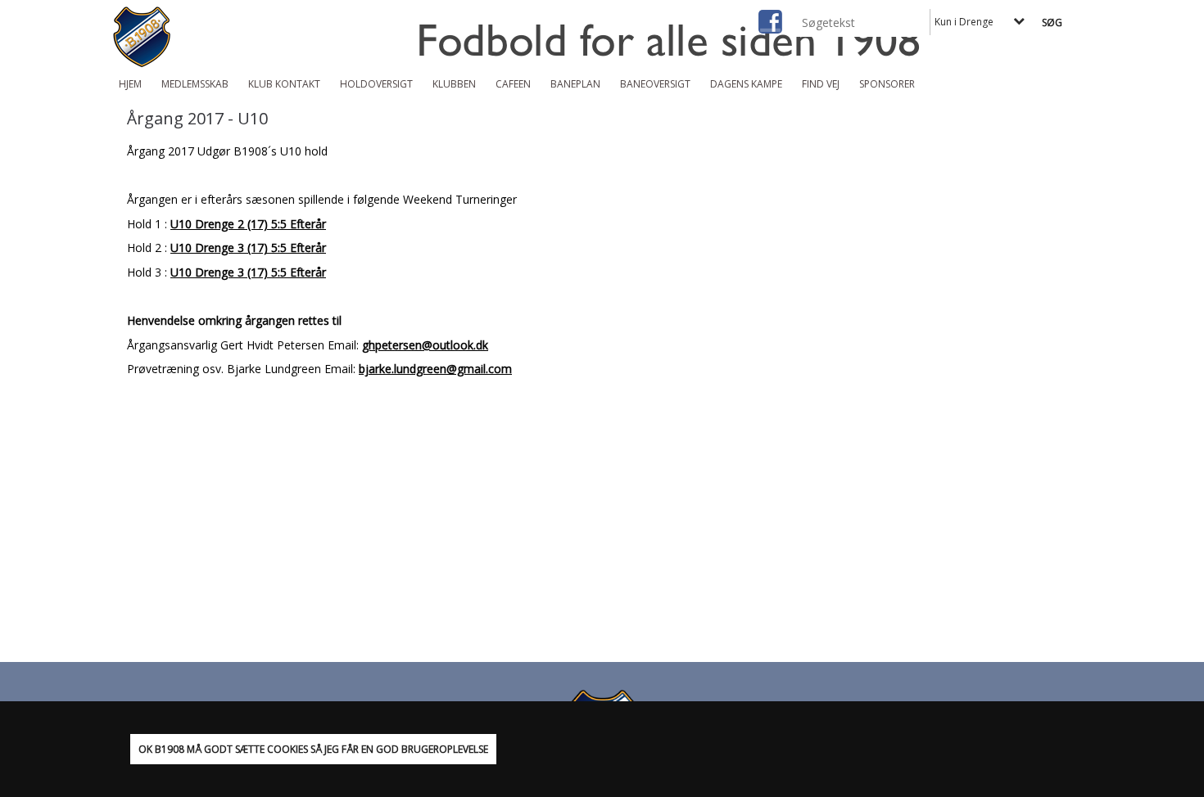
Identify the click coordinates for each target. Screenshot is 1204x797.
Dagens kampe (746, 84)
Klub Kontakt (284, 84)
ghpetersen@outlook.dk (425, 345)
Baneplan (575, 84)
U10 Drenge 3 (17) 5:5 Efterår (248, 247)
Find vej (821, 84)
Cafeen (513, 84)
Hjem (130, 84)
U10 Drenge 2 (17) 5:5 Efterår (248, 224)
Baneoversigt (655, 84)
